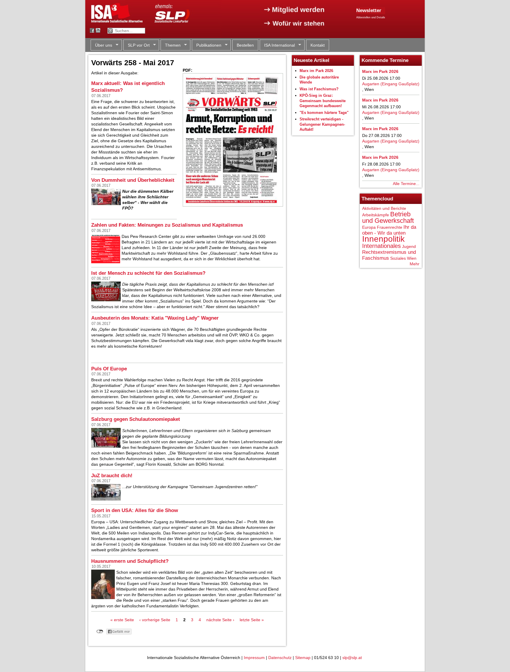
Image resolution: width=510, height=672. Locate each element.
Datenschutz (280, 657)
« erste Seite (122, 619)
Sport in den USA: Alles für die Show (134, 510)
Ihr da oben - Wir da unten (389, 230)
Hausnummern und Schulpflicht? (130, 561)
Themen (171, 45)
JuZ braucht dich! (112, 475)
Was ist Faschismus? (319, 89)
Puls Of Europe (109, 369)
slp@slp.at (352, 657)
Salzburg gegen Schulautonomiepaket (135, 419)
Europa (369, 227)
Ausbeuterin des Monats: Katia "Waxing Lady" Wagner (155, 318)
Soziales (398, 258)
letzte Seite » (252, 619)
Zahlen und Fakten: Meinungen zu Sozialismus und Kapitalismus (167, 225)
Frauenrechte (389, 227)
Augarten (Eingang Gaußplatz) (390, 83)
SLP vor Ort (136, 45)
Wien (411, 258)
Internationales (381, 246)
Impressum (254, 657)
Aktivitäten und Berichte (384, 208)
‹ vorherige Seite (154, 619)
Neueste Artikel (311, 60)
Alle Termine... (406, 183)
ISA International (277, 45)
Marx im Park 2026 (316, 70)
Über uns (101, 45)
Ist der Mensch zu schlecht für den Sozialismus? (148, 273)
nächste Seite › (220, 619)
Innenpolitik (383, 238)
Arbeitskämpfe (375, 214)
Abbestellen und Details (370, 17)
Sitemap (302, 657)
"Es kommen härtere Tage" (324, 112)
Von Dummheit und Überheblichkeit (132, 180)
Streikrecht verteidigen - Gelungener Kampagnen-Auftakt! (322, 124)
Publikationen (206, 45)
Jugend (409, 246)
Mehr (414, 263)
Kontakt (317, 45)
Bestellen (245, 45)
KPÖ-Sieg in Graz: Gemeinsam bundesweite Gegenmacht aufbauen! (323, 100)
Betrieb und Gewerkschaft (388, 217)
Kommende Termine (385, 60)
